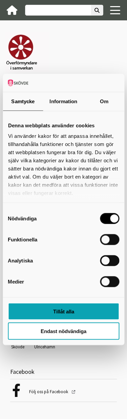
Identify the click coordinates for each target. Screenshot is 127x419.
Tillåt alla (63, 311)
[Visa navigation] (115, 10)
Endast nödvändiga (63, 331)
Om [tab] (104, 101)
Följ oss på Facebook (49, 392)
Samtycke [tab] (23, 101)
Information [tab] (63, 101)
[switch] (109, 239)
